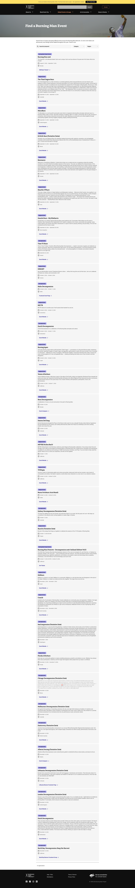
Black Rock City (44, 12)
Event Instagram (43, 411)
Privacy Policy (71, 877)
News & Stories (102, 12)
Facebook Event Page (44, 295)
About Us (28, 12)
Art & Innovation (84, 12)
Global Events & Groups (64, 12)
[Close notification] (133, 2)
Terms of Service (72, 874)
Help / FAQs (50, 874)
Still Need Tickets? (44, 70)
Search (89, 7)
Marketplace (50, 877)
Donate (106, 7)
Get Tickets (42, 565)
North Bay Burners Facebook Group (48, 857)
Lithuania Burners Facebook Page (47, 785)
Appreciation (41, 865)
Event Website (42, 101)
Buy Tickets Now (91, 2)
